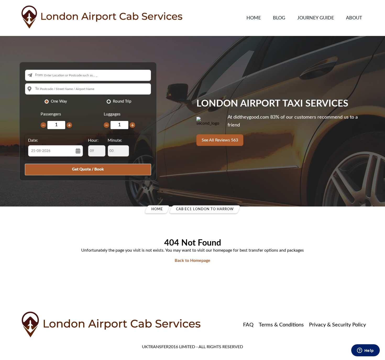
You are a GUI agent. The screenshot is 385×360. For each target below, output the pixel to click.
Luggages (112, 114)
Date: (33, 140)
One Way (59, 101)
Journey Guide (315, 18)
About (354, 18)
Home (253, 18)
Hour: (93, 140)
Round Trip (122, 101)
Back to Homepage (192, 260)
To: (37, 89)
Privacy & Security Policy (337, 324)
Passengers (51, 114)
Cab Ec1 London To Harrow (205, 209)
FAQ (248, 324)
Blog (279, 18)
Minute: (115, 140)
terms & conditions (281, 324)
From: (39, 75)
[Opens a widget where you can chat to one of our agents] (365, 350)
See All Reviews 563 (220, 140)
